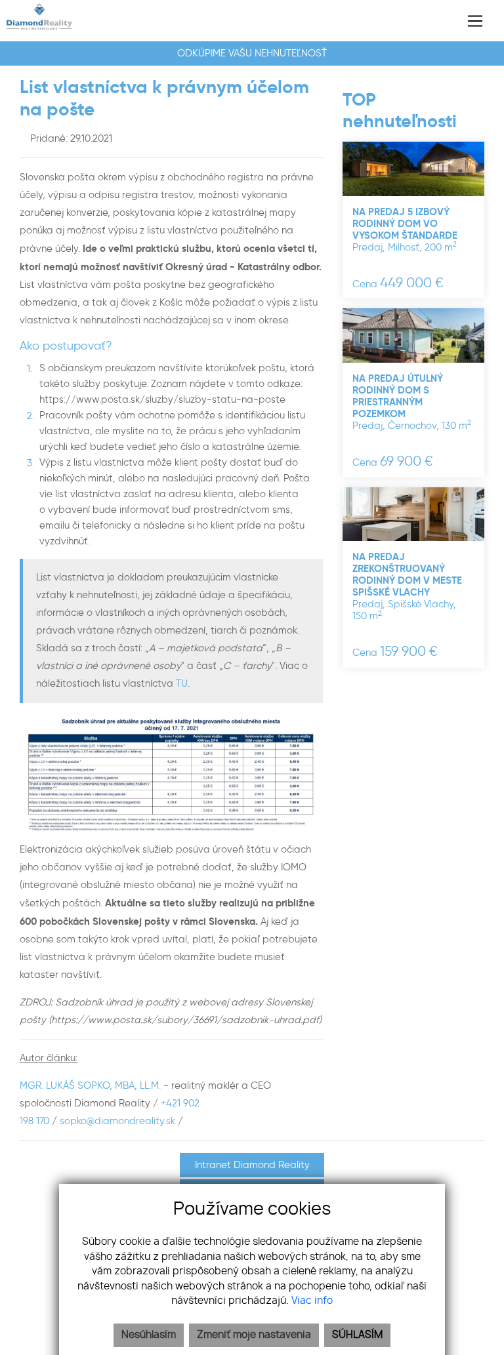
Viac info (312, 1301)
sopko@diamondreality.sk (117, 1121)
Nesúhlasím (148, 1335)
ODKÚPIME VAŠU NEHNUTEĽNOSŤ (252, 53)
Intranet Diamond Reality (252, 1165)
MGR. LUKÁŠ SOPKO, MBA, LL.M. (91, 1085)
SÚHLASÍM (357, 1335)
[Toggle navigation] (470, 21)
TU (182, 683)
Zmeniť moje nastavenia (254, 1335)
